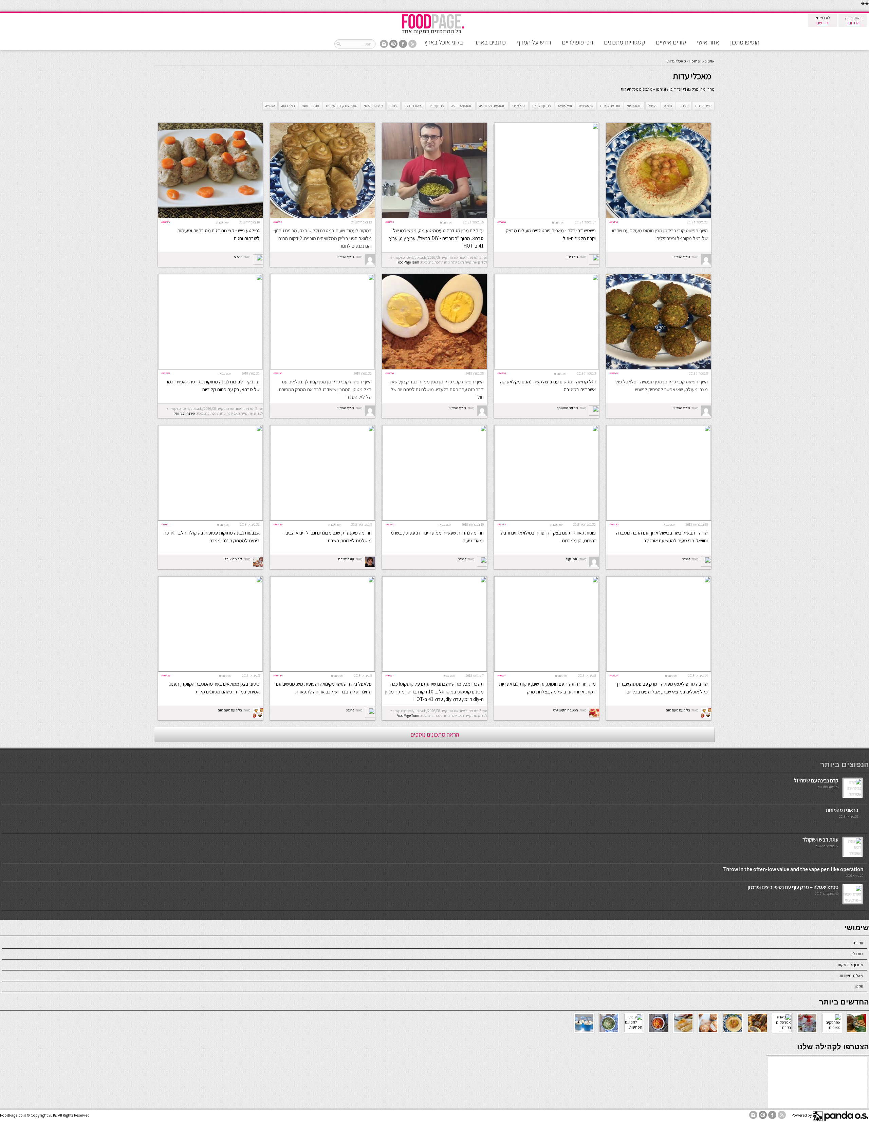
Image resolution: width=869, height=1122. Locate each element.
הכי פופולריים (577, 42)
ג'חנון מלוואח (541, 106)
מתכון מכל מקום (850, 964)
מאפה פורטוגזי (373, 106)
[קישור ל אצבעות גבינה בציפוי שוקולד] (210, 518)
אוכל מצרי (518, 106)
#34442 (614, 524)
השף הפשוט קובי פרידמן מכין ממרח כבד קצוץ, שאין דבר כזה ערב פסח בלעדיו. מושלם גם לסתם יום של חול (437, 389)
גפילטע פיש (586, 106)
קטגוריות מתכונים (624, 42)
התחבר (852, 23)
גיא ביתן (572, 256)
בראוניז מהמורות (842, 810)
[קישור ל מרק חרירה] (546, 669)
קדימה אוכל (233, 559)
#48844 (613, 373)
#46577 (389, 675)
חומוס (668, 106)
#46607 (501, 675)
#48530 (389, 373)
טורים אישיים (671, 42)
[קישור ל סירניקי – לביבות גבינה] (210, 367)
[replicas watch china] (868, 10)
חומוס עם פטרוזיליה (492, 106)
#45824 (613, 675)
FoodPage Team (407, 262)
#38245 (389, 524)
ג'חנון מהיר (436, 106)
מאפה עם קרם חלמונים (341, 106)
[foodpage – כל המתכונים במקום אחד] (433, 33)
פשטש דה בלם (413, 106)
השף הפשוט (681, 256)
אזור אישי (708, 42)
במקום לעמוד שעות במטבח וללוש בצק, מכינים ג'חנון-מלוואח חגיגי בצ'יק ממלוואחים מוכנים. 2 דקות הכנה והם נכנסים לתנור (322, 238)
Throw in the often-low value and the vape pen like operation (793, 869)
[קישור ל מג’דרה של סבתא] (434, 216)
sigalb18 (572, 559)
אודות (858, 942)
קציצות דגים (703, 106)
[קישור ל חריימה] (322, 518)
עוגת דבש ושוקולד (820, 839)
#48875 (165, 222)
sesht (238, 256)
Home (694, 61)
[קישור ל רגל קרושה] (546, 367)
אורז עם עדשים (610, 106)
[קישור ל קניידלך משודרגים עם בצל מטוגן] (322, 367)
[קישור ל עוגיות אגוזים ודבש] (546, 518)
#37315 (501, 524)
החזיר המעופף (567, 407)
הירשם (822, 23)
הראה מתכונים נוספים (434, 734)
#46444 (278, 675)
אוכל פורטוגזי (310, 106)
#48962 (277, 222)
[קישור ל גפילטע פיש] (210, 216)
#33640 (501, 222)
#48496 (277, 373)
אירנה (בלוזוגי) (184, 413)
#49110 (613, 222)
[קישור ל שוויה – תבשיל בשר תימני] (658, 518)
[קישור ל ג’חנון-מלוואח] (322, 216)
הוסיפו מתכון (744, 42)
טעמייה (270, 106)
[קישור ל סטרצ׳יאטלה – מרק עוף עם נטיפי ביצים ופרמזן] (853, 902)
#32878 (165, 373)
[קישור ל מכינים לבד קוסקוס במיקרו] (434, 669)
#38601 (165, 524)
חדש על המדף (534, 42)
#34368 (501, 373)
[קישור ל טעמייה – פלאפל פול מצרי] (658, 367)
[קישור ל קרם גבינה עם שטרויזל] (853, 795)
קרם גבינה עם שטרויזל (816, 780)
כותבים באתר (490, 42)
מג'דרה (683, 106)
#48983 (389, 222)
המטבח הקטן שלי (565, 710)
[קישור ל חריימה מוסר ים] (434, 518)
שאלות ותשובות (851, 975)
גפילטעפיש (565, 106)
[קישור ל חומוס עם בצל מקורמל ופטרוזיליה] (658, 216)
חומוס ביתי (634, 106)
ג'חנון (393, 106)
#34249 (277, 524)
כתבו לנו (857, 953)
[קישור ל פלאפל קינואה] (322, 669)
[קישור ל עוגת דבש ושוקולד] (853, 854)
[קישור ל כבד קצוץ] (434, 367)
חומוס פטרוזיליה (462, 106)
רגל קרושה (288, 106)
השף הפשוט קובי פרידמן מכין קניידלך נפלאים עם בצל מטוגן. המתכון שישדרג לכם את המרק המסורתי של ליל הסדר (325, 389)
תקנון (859, 986)
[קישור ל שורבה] (658, 669)
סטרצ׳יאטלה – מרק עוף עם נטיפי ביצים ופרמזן (793, 887)
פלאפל (652, 106)
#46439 (165, 675)
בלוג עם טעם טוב (678, 710)
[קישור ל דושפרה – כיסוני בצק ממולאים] (210, 669)
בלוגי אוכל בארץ (443, 42)
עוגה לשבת (346, 559)
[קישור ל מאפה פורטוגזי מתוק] (546, 216)
